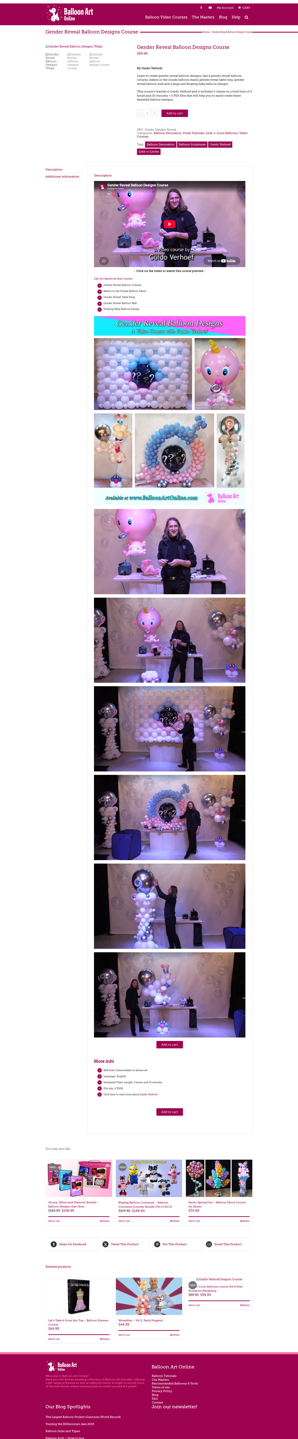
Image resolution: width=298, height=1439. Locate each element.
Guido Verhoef (220, 144)
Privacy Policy (162, 1391)
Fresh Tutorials (193, 133)
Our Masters (160, 1379)
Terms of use (161, 1387)
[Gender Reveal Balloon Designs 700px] (89, 46)
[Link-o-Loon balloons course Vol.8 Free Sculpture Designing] (219, 1279)
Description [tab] (54, 169)
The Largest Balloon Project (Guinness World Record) (83, 1417)
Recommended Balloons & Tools (175, 1383)
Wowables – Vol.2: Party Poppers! (140, 1320)
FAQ (155, 1398)
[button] (246, 17)
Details (106, 1221)
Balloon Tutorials (164, 1376)
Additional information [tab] (62, 176)
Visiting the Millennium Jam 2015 (70, 1424)
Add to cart (174, 113)
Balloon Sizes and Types (63, 1431)
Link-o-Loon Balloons (222, 133)
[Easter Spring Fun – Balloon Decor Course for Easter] (219, 1178)
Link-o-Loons (149, 151)
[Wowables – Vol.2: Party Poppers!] (149, 1296)
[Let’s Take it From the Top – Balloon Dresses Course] (79, 1296)
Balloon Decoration (168, 133)
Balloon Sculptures (192, 144)
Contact (157, 1402)
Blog (155, 1395)
